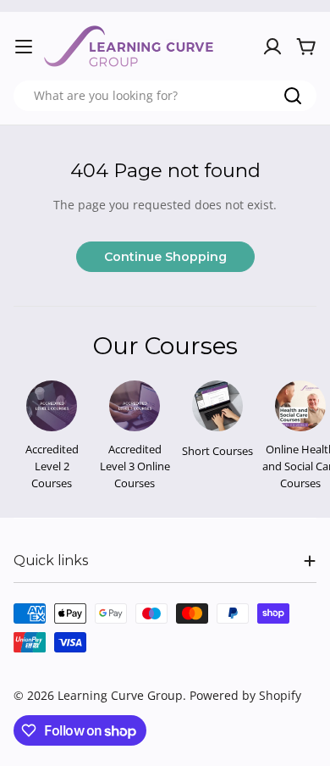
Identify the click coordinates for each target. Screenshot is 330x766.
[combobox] (165, 95)
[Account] (272, 46)
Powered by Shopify (245, 695)
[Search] (293, 96)
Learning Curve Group (120, 695)
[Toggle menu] (24, 46)
